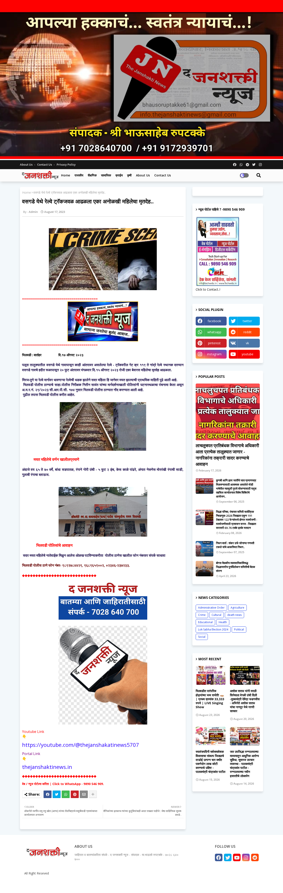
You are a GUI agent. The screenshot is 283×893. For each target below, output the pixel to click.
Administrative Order (211, 607)
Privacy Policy (66, 164)
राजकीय (79, 175)
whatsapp (214, 332)
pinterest (214, 343)
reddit (247, 332)
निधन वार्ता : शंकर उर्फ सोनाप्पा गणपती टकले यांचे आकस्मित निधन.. (235, 545)
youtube (247, 354)
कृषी (129, 175)
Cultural (216, 615)
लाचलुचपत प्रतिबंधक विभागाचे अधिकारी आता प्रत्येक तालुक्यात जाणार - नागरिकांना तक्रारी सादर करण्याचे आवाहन (227, 455)
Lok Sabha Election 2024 (213, 629)
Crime (202, 615)
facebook (214, 321)
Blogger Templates (55, 884)
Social (201, 637)
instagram (214, 354)
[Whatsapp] (66, 794)
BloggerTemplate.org (108, 884)
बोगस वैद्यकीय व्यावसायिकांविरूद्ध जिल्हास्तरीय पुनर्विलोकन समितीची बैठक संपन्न (235, 567)
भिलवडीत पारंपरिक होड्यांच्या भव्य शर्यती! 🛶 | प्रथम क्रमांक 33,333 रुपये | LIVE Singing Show (210, 699)
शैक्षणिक (92, 175)
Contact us (45, 164)
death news (234, 615)
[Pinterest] (75, 794)
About (214, 884)
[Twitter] (57, 794)
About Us (26, 164)
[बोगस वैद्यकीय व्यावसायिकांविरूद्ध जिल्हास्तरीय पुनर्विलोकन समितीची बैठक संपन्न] (204, 568)
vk (247, 343)
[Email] (84, 794)
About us (143, 175)
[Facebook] (48, 794)
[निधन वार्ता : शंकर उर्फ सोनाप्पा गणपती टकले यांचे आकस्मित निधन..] (204, 548)
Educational (205, 622)
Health (223, 622)
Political (239, 629)
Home (65, 175)
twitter (247, 321)
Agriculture (237, 607)
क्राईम (119, 175)
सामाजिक (106, 175)
